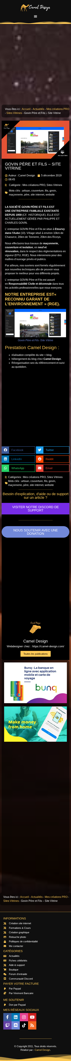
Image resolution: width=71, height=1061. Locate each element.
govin (53, 190)
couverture (37, 190)
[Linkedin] (16, 1017)
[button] (35, 16)
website (50, 194)
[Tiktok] (24, 1025)
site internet (37, 194)
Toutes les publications (35, 653)
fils (46, 190)
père (26, 194)
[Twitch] (7, 1025)
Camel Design (42, 1049)
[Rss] (32, 1025)
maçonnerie (16, 194)
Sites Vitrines (14, 113)
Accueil (26, 109)
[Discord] (16, 1025)
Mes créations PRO (57, 109)
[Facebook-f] (7, 1017)
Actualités (38, 109)
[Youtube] (32, 1017)
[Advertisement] (35, 65)
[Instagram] (24, 1017)
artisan (26, 190)
